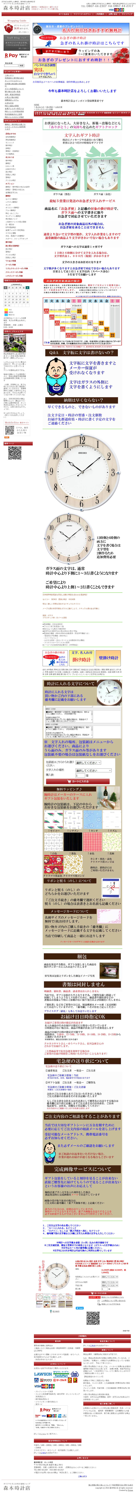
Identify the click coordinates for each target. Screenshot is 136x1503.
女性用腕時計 (11, 137)
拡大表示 (56, 1311)
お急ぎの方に (11, 169)
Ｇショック (10, 143)
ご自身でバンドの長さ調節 (16, 222)
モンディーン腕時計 (13, 216)
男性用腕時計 (11, 140)
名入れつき (10, 157)
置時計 (8, 177)
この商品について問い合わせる (113, 1301)
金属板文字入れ (12, 193)
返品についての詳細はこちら (112, 1297)
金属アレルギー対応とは (14, 109)
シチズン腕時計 (12, 202)
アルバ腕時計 (11, 210)
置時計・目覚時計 (12, 151)
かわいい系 (10, 166)
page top (126, 1330)
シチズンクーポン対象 (14, 276)
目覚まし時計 (11, 175)
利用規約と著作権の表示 (14, 78)
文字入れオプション (13, 121)
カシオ (8, 205)
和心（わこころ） (12, 213)
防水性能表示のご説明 (13, 114)
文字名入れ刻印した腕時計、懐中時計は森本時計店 (18, 1)
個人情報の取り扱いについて (99, 1485)
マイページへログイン (82, 14)
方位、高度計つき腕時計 (15, 236)
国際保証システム (12, 100)
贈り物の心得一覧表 (12, 92)
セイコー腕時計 (12, 199)
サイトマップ (127, 14)
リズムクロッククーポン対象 (17, 268)
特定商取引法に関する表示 (122, 1485)
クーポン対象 (11, 265)
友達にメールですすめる (110, 1304)
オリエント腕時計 (12, 208)
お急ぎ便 (58, 107)
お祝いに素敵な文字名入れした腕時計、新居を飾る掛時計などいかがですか (111, 3)
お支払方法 (9, 103)
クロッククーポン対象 (14, 272)
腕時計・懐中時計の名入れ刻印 (18, 187)
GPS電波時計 (11, 227)
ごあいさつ (9, 75)
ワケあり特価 (11, 261)
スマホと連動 (11, 233)
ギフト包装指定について (14, 89)
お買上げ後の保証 (12, 97)
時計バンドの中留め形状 (14, 111)
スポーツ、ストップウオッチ (17, 239)
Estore (130, 1490)
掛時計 (8, 148)
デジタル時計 (11, 180)
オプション (10, 184)
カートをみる (64, 14)
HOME (36, 105)
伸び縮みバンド (12, 219)
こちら (43, 1434)
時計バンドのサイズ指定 (14, 117)
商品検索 (9, 63)
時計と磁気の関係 (12, 106)
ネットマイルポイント (13, 81)
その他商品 (10, 154)
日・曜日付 (10, 225)
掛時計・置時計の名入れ (15, 190)
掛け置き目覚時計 (12, 246)
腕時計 (8, 163)
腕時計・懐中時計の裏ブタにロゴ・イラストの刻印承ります (15, 126)
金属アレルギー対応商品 (15, 230)
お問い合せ (113, 14)
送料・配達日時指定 (12, 95)
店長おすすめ (11, 134)
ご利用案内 (99, 14)
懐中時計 (9, 145)
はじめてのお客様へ (13, 72)
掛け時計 (9, 172)
